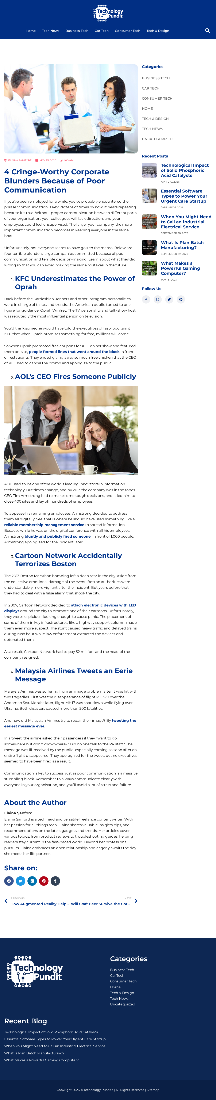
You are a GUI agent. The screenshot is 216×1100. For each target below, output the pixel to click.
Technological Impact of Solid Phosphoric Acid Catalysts (185, 170)
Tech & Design (158, 31)
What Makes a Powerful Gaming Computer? (180, 268)
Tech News (50, 31)
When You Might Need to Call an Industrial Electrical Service (186, 221)
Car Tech (102, 31)
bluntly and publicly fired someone (58, 536)
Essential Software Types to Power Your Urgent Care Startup (184, 196)
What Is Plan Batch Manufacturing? (182, 245)
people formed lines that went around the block (74, 352)
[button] (207, 30)
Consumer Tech (127, 31)
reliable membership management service (44, 525)
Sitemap (153, 1090)
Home (31, 31)
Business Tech (77, 31)
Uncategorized (157, 139)
